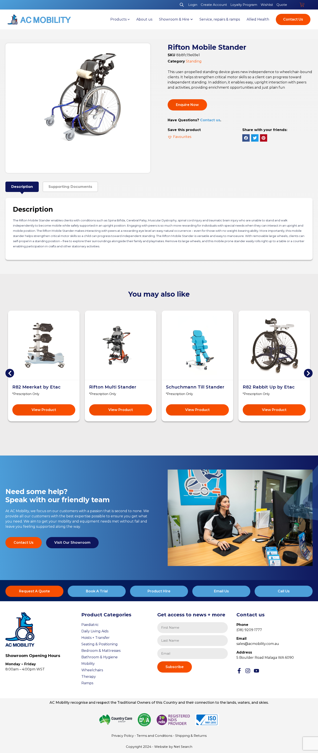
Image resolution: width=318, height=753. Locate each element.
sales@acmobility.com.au (257, 644)
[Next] (308, 373)
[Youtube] (256, 670)
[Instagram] (248, 670)
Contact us (210, 120)
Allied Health (258, 19)
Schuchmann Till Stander (195, 387)
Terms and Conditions (154, 736)
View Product (44, 410)
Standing (194, 61)
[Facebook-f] (239, 670)
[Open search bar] (182, 5)
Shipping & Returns (191, 736)
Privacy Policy (122, 736)
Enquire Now (187, 105)
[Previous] (9, 373)
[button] (179, 136)
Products (118, 19)
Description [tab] (22, 187)
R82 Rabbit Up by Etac (269, 387)
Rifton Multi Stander (112, 387)
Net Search (183, 747)
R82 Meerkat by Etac (36, 387)
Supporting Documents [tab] (70, 187)
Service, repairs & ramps (219, 19)
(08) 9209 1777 (249, 630)
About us (144, 19)
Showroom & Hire (174, 19)
